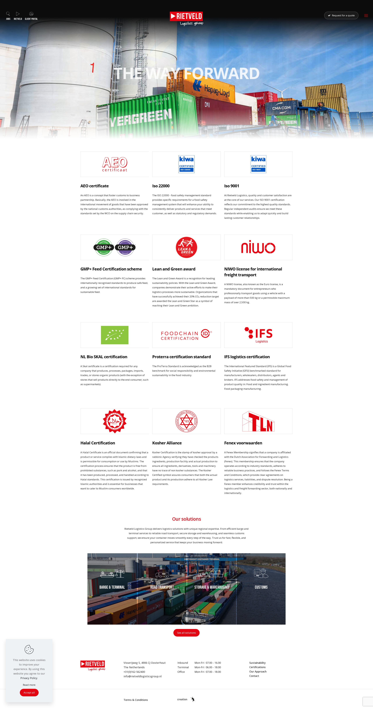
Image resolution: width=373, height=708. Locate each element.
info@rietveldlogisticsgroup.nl (143, 676)
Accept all (29, 692)
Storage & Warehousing (211, 587)
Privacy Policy (28, 678)
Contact (254, 676)
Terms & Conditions (136, 700)
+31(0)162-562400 (134, 672)
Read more (29, 684)
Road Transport (162, 587)
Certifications (257, 667)
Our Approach (257, 671)
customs (261, 587)
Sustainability (257, 662)
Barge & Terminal (112, 587)
